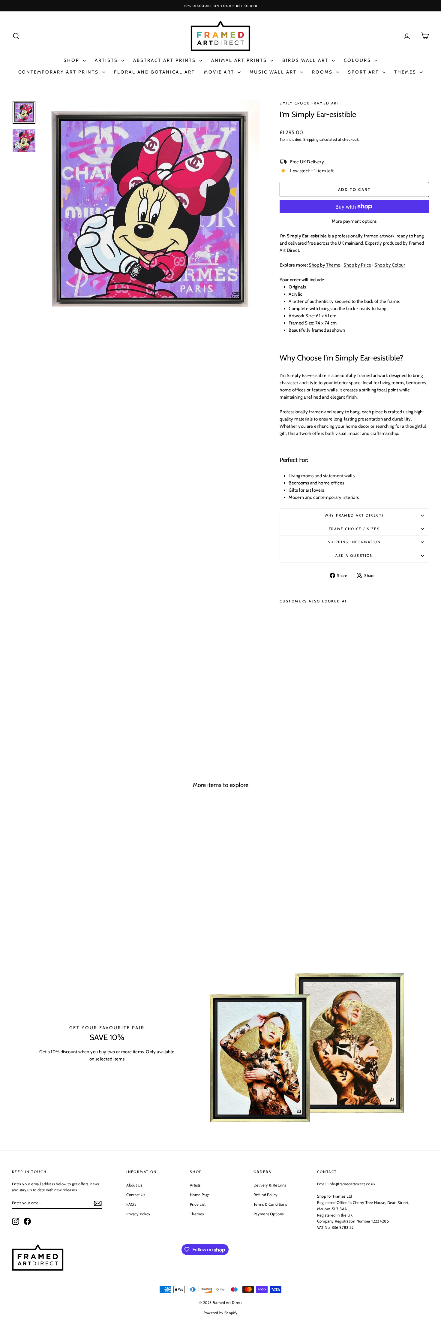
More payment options (354, 221)
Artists (107, 60)
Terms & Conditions (270, 1204)
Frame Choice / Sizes (354, 528)
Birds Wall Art (306, 60)
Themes (406, 72)
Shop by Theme (324, 265)
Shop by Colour (389, 265)
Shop (72, 60)
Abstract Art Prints (165, 60)
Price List (198, 1204)
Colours (358, 60)
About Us (134, 1185)
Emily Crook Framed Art (309, 103)
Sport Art (364, 72)
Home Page (200, 1194)
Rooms (323, 72)
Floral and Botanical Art (154, 72)
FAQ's (131, 1204)
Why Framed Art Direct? (354, 515)
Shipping (310, 139)
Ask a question (354, 555)
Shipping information (354, 542)
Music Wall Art (274, 72)
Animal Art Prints (240, 60)
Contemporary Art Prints (59, 72)
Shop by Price (357, 265)
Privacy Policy (138, 1213)
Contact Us (135, 1194)
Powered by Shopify (221, 1312)
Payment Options (269, 1213)
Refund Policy (266, 1194)
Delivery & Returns (270, 1185)
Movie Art (220, 72)
